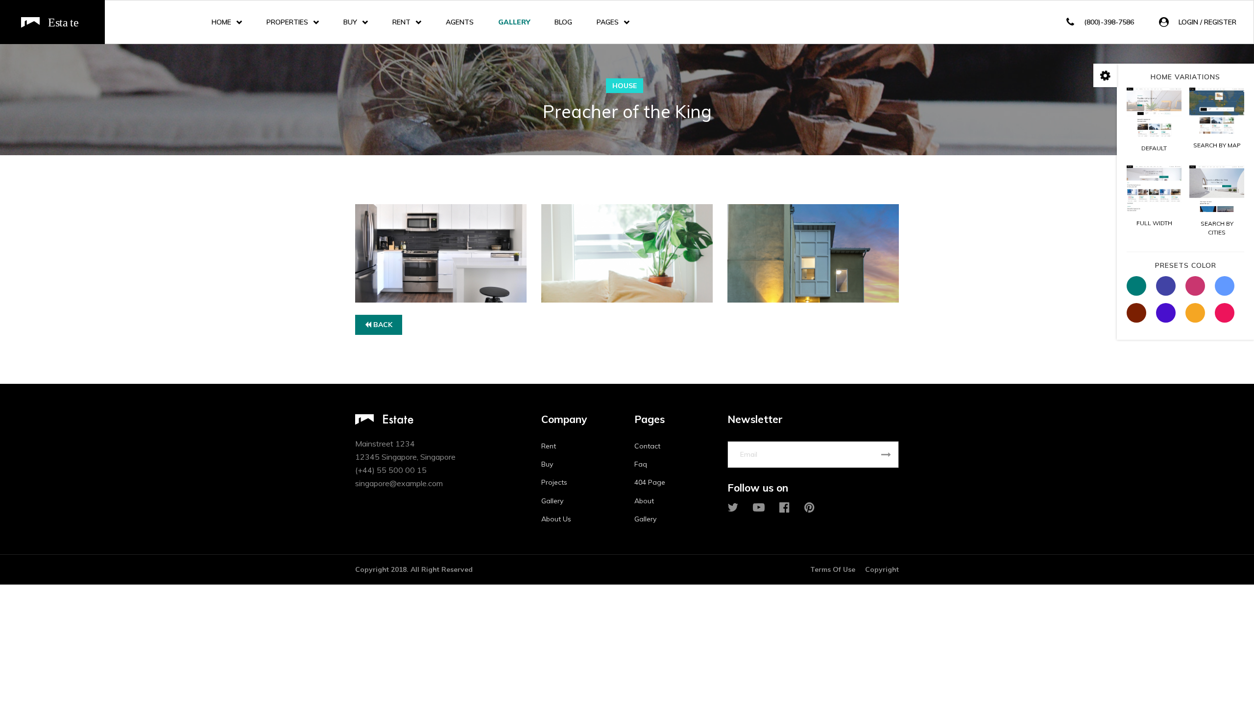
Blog (563, 22)
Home (221, 22)
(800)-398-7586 (1109, 22)
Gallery (514, 22)
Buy (350, 22)
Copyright (882, 569)
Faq (640, 464)
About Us (556, 519)
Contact (647, 446)
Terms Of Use (832, 569)
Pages (608, 22)
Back (381, 324)
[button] (1197, 22)
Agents (460, 22)
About (644, 500)
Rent (401, 22)
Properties (287, 22)
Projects (554, 482)
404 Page (649, 482)
